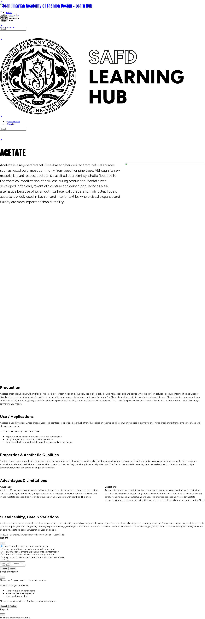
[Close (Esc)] (2, 543)
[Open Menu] (1, 11)
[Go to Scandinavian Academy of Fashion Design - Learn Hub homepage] (46, 6)
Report (12, 568)
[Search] (1, 26)
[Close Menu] (1, 116)
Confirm (12, 606)
